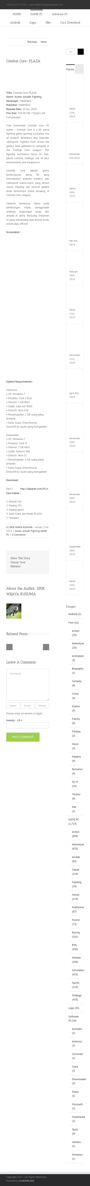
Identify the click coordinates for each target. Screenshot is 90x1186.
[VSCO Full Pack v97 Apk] (74, 375)
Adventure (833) (76, 846)
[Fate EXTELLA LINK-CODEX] (74, 566)
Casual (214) (75, 872)
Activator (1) (76, 1031)
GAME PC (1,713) (73, 821)
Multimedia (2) (76, 1119)
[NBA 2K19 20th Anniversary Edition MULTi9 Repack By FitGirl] (74, 514)
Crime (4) (75, 696)
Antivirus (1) (76, 1043)
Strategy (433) (76, 997)
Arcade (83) (76, 859)
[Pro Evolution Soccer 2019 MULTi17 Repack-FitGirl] (74, 129)
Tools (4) (75, 1131)
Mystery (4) (76, 759)
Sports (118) (75, 985)
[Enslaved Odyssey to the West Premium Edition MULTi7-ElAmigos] (74, 208)
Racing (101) (76, 934)
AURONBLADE (26, 1180)
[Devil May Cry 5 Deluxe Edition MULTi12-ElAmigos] (74, 80)
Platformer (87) (76, 909)
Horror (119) (75, 897)
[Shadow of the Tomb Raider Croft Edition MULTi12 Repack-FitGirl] (74, 458)
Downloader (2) (76, 1081)
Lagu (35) (73, 1008)
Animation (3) (76, 658)
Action (18, 97)
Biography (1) (76, 671)
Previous (32, 42)
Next (43, 42)
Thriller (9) (76, 796)
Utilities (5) (76, 1144)
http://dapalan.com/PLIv (34, 488)
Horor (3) (75, 746)
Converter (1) (76, 1056)
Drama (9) (76, 708)
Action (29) (75, 633)
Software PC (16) (73, 1019)
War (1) (74, 809)
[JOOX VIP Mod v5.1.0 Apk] (74, 291)
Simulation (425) (76, 972)
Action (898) (75, 834)
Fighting (36, 97)
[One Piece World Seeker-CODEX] (74, 170)
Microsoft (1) (76, 1106)
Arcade (27, 97)
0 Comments (19, 534)
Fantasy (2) (76, 733)
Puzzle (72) (76, 922)
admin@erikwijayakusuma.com (46, 4)
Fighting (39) (76, 884)
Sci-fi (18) (75, 784)
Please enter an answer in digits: (24, 713)
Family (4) (76, 721)
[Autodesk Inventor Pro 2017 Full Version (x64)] (74, 330)
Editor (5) (75, 1094)
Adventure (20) (76, 645)
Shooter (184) (76, 960)
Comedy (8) (76, 683)
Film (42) (73, 622)
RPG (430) (75, 947)
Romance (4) (76, 771)
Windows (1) (76, 1157)
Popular (70, 69)
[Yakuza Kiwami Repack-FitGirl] (74, 257)
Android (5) (74, 614)
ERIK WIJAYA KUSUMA (21, 527)
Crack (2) (75, 1069)
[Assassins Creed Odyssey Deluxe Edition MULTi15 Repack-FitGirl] (74, 409)
